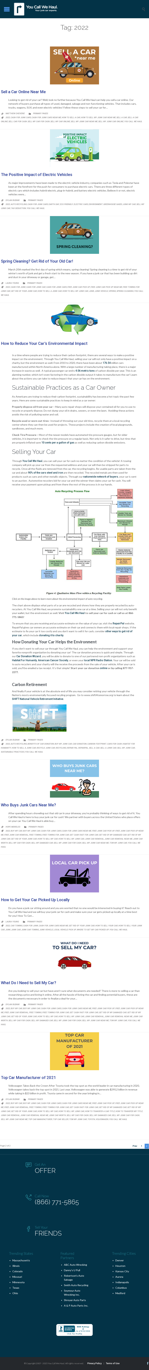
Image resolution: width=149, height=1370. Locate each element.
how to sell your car (106, 926)
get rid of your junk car (24, 291)
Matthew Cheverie (15, 113)
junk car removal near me (118, 839)
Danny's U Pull (72, 1270)
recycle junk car (46, 748)
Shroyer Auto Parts (75, 1300)
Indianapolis (122, 1282)
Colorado (17, 1271)
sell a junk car (108, 748)
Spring (112, 291)
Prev (135, 1146)
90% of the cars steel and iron (45, 472)
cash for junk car (36, 287)
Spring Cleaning (125, 291)
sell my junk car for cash (67, 843)
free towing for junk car (55, 835)
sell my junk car (126, 748)
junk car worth (57, 1115)
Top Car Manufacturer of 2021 (28, 1077)
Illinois (16, 1265)
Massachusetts (21, 1260)
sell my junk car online (111, 121)
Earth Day (54, 204)
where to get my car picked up (93, 930)
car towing (17, 926)
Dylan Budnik (13, 200)
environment (96, 204)
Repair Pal (72, 748)
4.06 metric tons (85, 370)
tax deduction (18, 208)
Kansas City (122, 1271)
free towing (35, 835)
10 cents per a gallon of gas (57, 442)
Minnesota (18, 1282)
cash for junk (18, 287)
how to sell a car (71, 117)
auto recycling (19, 204)
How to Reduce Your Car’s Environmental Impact (44, 343)
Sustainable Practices (12, 752)
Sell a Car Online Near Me (23, 92)
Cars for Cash (114, 744)
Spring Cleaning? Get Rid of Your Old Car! (37, 261)
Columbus (121, 1287)
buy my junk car (63, 744)
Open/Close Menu (7, 9)
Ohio (15, 1293)
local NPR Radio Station (98, 660)
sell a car (121, 117)
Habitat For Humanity (24, 660)
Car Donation (80, 744)
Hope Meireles (13, 827)
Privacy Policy (94, 1363)
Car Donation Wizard (28, 656)
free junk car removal (16, 835)
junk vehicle (101, 291)
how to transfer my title (129, 1111)
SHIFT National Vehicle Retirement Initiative (37, 698)
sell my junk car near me (84, 121)
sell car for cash (18, 121)
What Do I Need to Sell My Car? (28, 982)
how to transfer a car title (100, 1111)
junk (91, 291)
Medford (120, 1293)
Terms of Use (113, 1363)
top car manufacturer (40, 1119)
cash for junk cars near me (46, 117)
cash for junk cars (21, 117)
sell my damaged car (42, 843)
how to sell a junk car (50, 291)
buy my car (16, 831)
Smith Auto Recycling (76, 1285)
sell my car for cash (39, 121)
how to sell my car (48, 839)
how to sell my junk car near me (98, 117)
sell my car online (60, 121)
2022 (8, 117)
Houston (120, 1265)
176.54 (107, 362)
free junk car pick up (78, 287)
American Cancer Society (53, 660)
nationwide (89, 476)
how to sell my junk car (75, 291)
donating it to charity (51, 635)
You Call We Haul (133, 121)
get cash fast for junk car (84, 835)
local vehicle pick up (65, 930)
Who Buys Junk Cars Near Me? (28, 805)
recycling (61, 748)
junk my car (129, 204)
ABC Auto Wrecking (75, 1264)
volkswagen (102, 1119)
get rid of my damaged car (113, 835)
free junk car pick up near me (106, 287)
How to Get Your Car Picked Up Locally (35, 900)
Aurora (119, 1276)
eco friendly (66, 204)
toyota (91, 1119)
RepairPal (119, 623)
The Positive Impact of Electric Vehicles (36, 174)
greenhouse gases (112, 204)
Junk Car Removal (94, 839)
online (103, 668)
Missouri (17, 1276)
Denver (119, 1260)
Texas (15, 1287)
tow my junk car (118, 843)
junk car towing (30, 930)
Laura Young (12, 283)
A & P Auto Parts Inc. (76, 1305)
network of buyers (107, 476)
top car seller (61, 1119)
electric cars (81, 204)
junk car (16, 930)
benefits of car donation (41, 744)
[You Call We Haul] (77, 9)
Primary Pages (40, 113)
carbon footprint (96, 744)
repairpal (83, 748)
